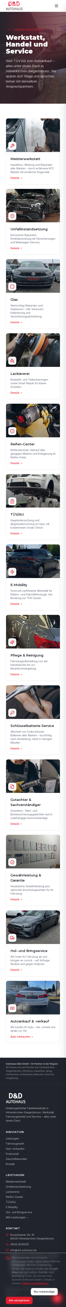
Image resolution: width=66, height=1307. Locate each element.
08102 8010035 (19, 1244)
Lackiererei (12, 1191)
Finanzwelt (12, 1153)
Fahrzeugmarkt (15, 1143)
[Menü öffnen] (56, 5)
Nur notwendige (44, 1291)
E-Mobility (12, 1207)
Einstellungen (17, 1291)
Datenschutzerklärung (35, 1283)
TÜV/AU (11, 1202)
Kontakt (10, 1164)
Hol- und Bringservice (19, 1212)
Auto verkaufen (15, 1148)
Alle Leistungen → (17, 1217)
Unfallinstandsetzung (18, 1186)
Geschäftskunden (16, 1158)
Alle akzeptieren (19, 1300)
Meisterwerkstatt (16, 1181)
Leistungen (12, 1138)
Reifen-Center (14, 1196)
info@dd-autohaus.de (23, 1250)
